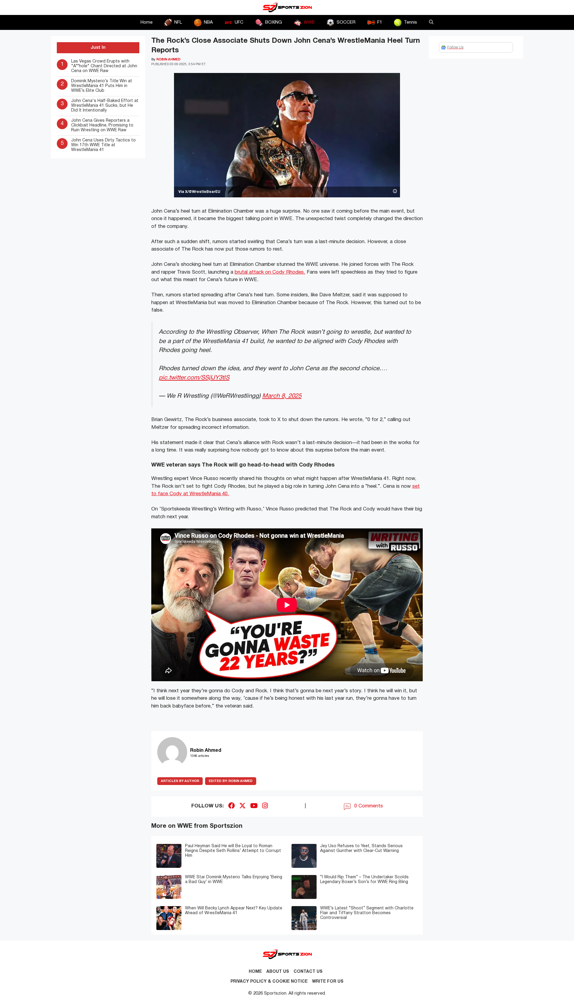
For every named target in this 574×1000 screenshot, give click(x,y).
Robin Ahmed (231, 781)
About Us (277, 972)
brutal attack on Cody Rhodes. (270, 272)
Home (146, 22)
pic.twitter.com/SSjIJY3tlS (194, 378)
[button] (431, 22)
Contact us (308, 972)
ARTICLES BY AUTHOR (180, 781)
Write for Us (328, 982)
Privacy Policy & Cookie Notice (269, 982)
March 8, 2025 (281, 396)
